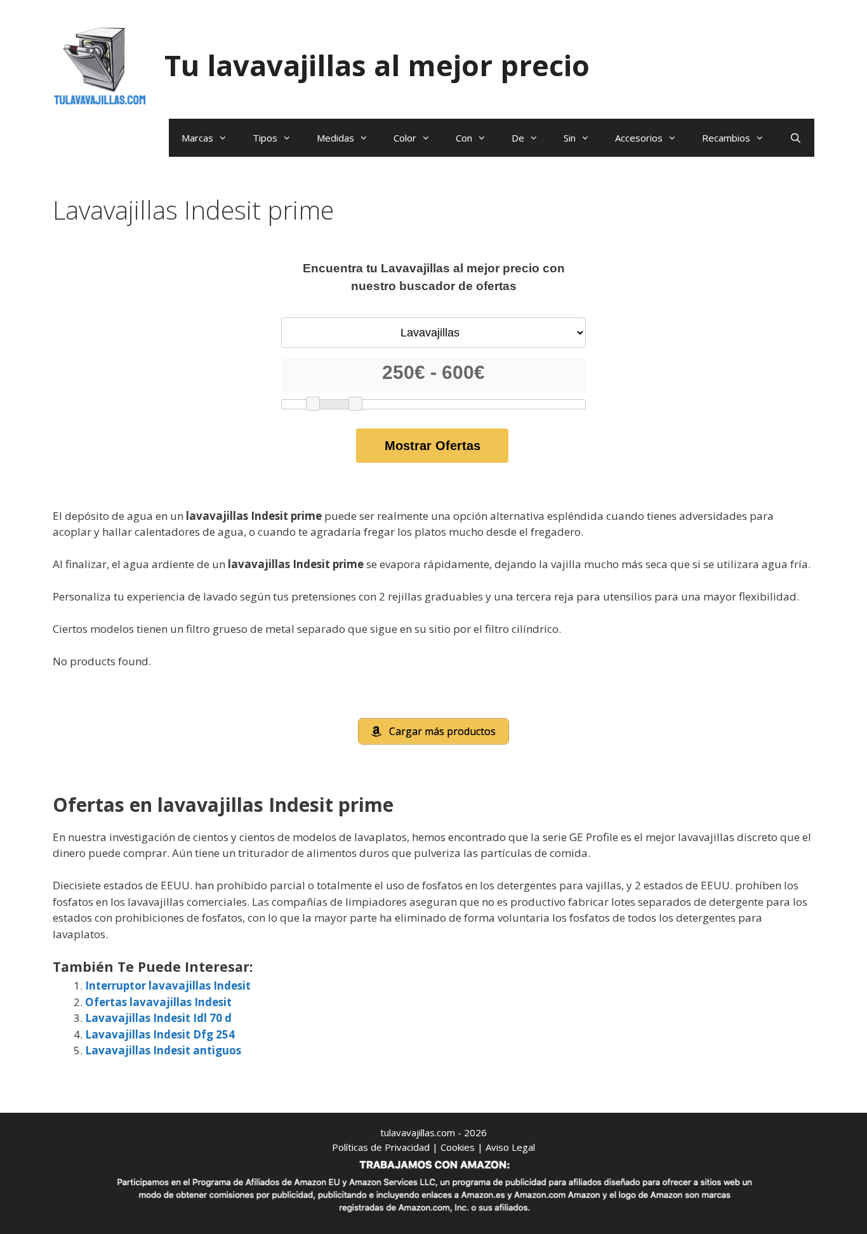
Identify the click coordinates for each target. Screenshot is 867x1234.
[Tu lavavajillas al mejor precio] (100, 64)
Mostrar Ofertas (432, 446)
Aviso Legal (510, 1147)
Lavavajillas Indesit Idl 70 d (158, 1018)
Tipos (265, 137)
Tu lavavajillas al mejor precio (377, 65)
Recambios (726, 137)
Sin (570, 137)
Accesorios (639, 137)
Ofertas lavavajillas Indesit (158, 1002)
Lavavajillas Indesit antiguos (163, 1050)
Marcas (197, 137)
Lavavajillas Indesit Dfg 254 (160, 1034)
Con (464, 137)
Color (405, 137)
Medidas (335, 137)
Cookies (457, 1147)
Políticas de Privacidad (381, 1147)
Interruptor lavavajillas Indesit (168, 985)
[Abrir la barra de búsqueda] (795, 138)
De (518, 137)
